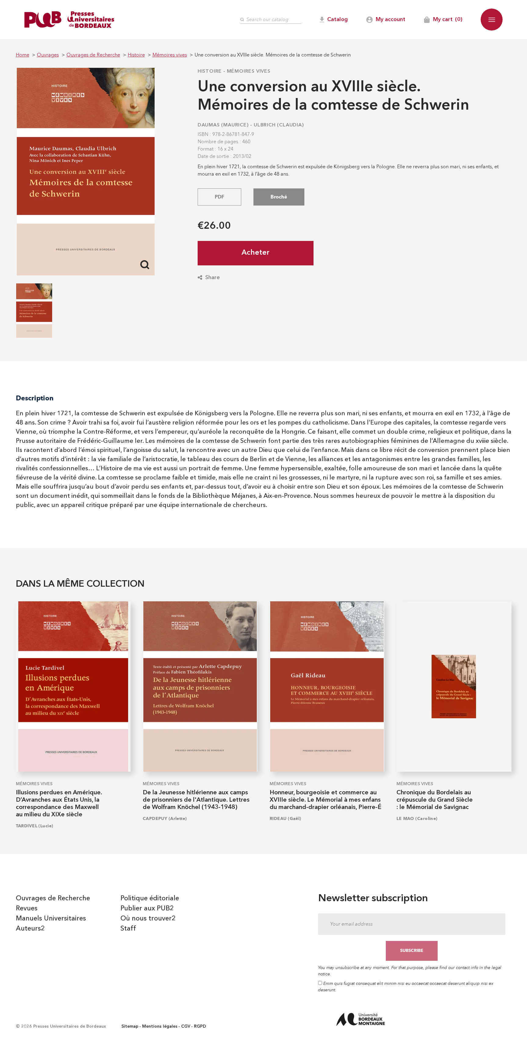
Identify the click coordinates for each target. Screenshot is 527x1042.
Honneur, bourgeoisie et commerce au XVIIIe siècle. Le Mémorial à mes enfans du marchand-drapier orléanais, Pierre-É (325, 800)
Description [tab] (35, 398)
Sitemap (129, 1026)
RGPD (200, 1026)
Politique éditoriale (149, 898)
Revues (27, 908)
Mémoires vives (249, 71)
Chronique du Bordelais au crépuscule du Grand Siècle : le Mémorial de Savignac (434, 800)
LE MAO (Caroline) (416, 818)
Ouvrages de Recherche (53, 898)
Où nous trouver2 (148, 918)
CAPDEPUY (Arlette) (165, 818)
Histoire (210, 71)
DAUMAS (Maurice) (223, 125)
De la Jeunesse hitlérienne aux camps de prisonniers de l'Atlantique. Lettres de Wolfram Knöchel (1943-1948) (196, 800)
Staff (128, 928)
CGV (185, 1026)
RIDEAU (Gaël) (285, 818)
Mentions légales (159, 1026)
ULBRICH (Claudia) (279, 125)
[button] (492, 20)
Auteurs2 (30, 928)
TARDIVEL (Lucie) (34, 826)
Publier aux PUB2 (147, 908)
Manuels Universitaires (51, 918)
